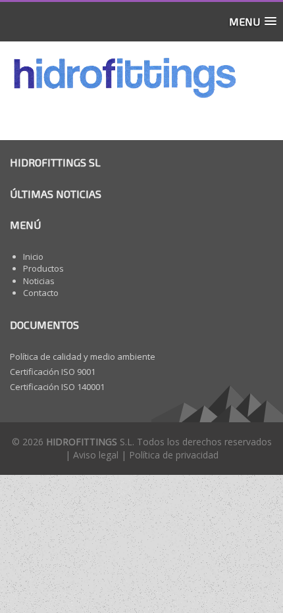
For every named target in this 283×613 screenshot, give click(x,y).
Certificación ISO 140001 (57, 387)
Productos (43, 268)
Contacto (41, 293)
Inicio (33, 256)
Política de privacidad (174, 455)
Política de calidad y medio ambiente (82, 356)
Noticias (39, 281)
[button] (252, 21)
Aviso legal (95, 455)
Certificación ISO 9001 (52, 372)
